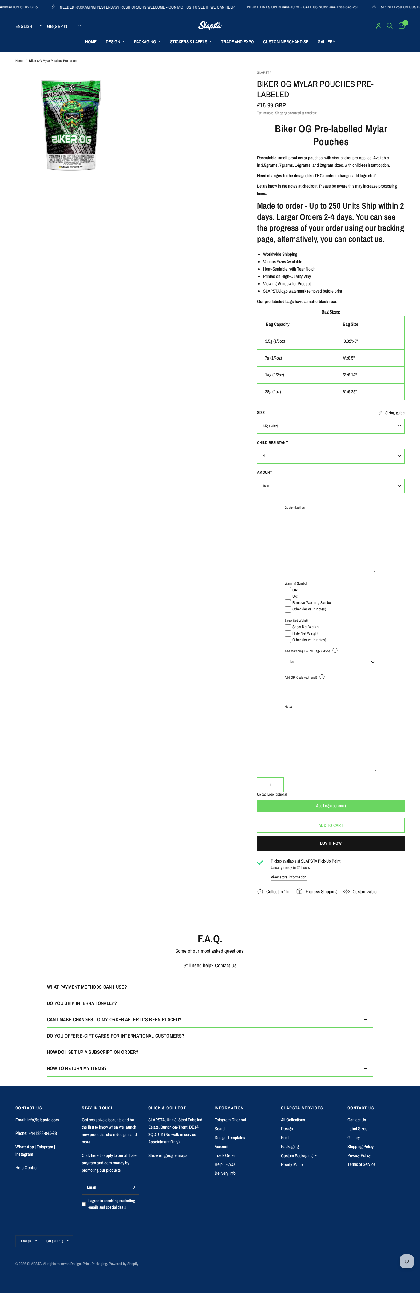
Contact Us (225, 965)
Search (221, 1128)
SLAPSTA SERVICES (302, 1108)
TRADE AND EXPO (237, 41)
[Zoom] (114, 83)
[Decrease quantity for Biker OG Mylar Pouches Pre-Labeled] (262, 785)
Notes (289, 706)
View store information (289, 877)
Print (285, 1137)
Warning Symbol (296, 584)
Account (221, 1146)
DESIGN (113, 41)
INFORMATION (229, 1108)
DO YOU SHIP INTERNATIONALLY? (82, 1003)
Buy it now (331, 843)
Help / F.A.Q (225, 1164)
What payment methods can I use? (87, 986)
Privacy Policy (359, 1155)
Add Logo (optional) (331, 805)
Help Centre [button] (26, 1167)
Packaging (290, 1146)
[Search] (390, 26)
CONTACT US (360, 1108)
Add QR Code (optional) (301, 677)
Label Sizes (357, 1128)
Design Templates (230, 1137)
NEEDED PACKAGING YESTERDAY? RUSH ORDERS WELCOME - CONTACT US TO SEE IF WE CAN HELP (102, 7)
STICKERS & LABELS (188, 41)
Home (19, 60)
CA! (295, 590)
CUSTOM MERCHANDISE (285, 41)
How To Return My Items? (77, 1068)
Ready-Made (292, 1164)
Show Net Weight (296, 620)
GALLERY (326, 41)
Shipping (281, 113)
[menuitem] (91, 42)
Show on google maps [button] (168, 1155)
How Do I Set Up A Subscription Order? (92, 1052)
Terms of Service (361, 1164)
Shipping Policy (360, 1146)
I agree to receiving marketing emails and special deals (111, 1204)
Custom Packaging (297, 1155)
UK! (295, 596)
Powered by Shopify (123, 1263)
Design (287, 1128)
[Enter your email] (133, 1187)
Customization (295, 507)
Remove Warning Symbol (311, 602)
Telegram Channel (230, 1119)
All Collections (293, 1119)
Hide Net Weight (305, 633)
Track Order (225, 1155)
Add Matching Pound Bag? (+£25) (307, 651)
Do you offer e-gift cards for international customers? (115, 1035)
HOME (91, 41)
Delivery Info (225, 1173)
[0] (400, 26)
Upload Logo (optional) (272, 794)
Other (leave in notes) (309, 609)
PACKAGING (145, 41)
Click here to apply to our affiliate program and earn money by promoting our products (109, 1162)
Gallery (353, 1137)
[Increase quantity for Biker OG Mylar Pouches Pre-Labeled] (278, 785)
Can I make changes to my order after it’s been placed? (114, 1019)
